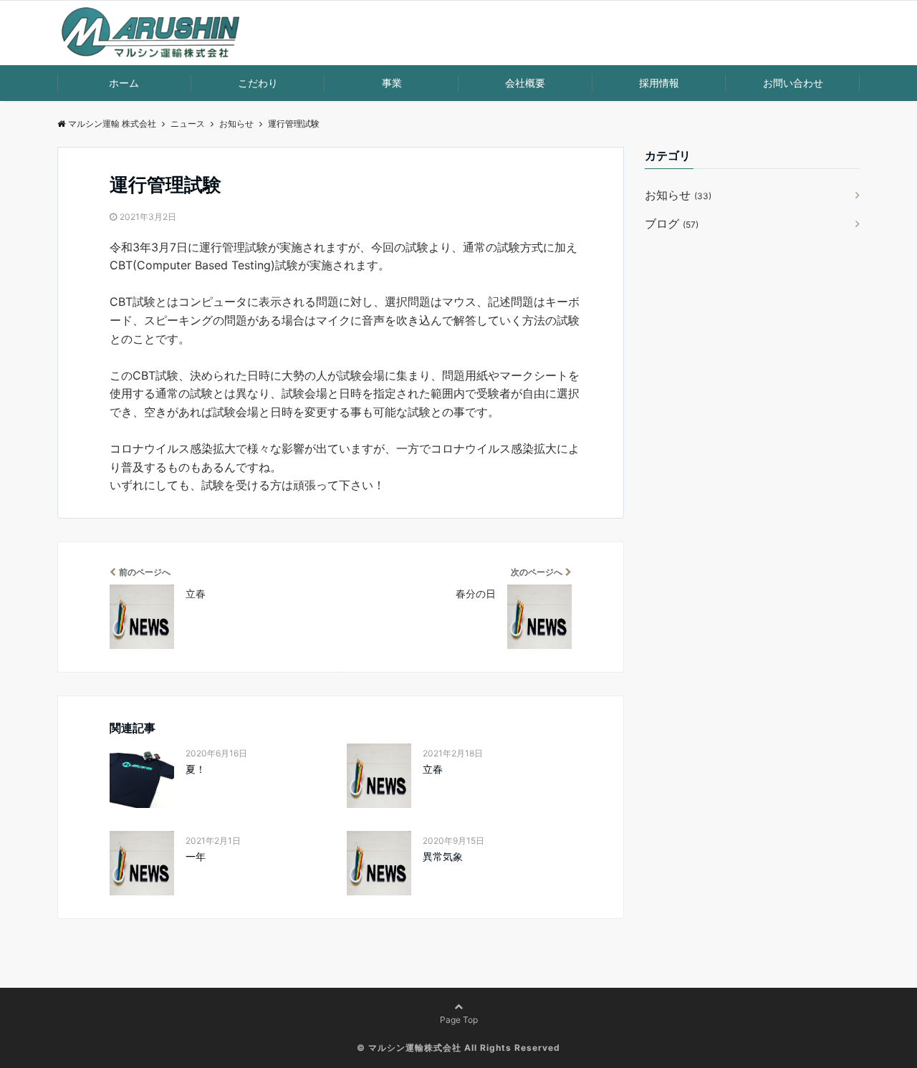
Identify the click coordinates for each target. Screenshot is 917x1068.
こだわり (258, 83)
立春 (433, 769)
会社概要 (525, 83)
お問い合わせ (793, 83)
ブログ (671, 223)
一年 (196, 856)
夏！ (196, 769)
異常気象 (443, 856)
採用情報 (659, 83)
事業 (392, 83)
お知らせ (678, 195)
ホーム (124, 83)
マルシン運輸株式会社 (414, 1047)
